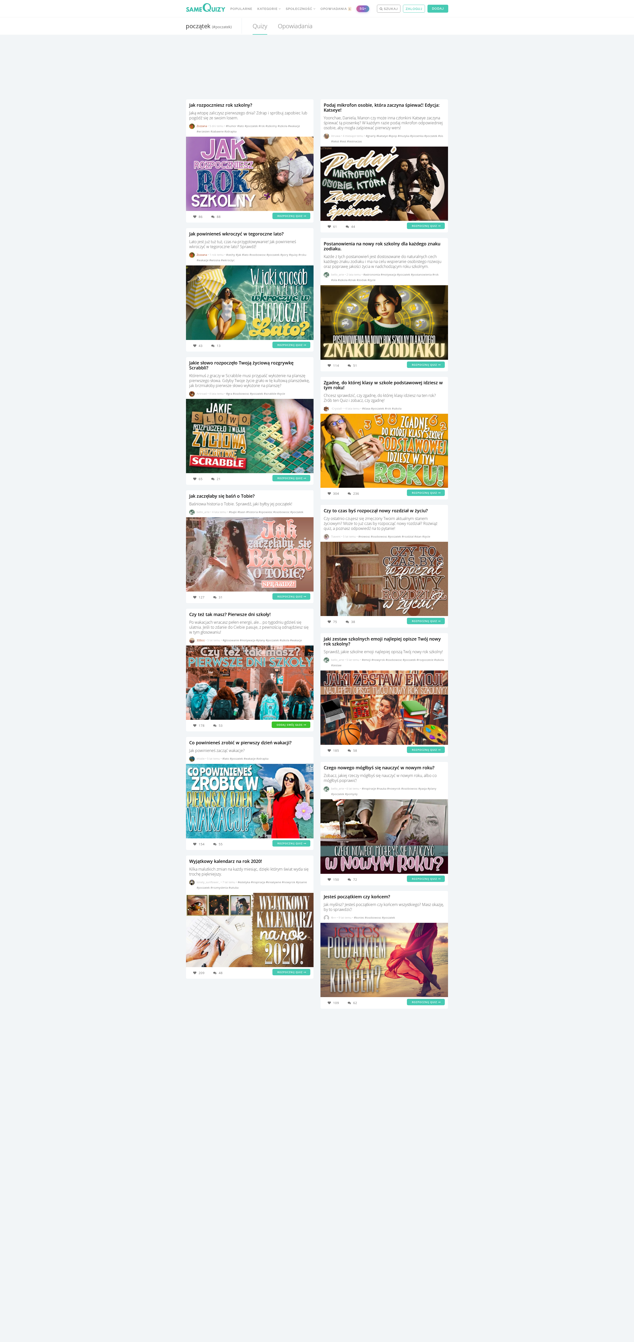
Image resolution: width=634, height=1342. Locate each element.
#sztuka (233, 887)
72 (355, 879)
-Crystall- (337, 408)
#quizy (293, 255)
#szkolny (271, 126)
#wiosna (215, 260)
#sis (440, 136)
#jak (239, 255)
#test (343, 141)
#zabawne (217, 131)
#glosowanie (231, 640)
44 (353, 226)
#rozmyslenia (220, 887)
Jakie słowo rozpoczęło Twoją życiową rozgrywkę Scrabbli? (241, 365)
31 (221, 597)
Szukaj (390, 9)
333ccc (201, 640)
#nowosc (364, 536)
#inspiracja (258, 882)
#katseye (382, 136)
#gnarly (371, 136)
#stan (418, 536)
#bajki (233, 512)
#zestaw (336, 665)
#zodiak (362, 280)
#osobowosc (257, 255)
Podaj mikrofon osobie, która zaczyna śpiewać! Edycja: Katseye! (382, 107)
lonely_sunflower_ (208, 882)
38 (353, 621)
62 (355, 1003)
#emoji (366, 660)
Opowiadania (335, 9)
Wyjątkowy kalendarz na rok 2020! (225, 861)
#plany (261, 640)
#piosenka (417, 136)
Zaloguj (414, 9)
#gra (229, 393)
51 (355, 365)
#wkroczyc (228, 260)
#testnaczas (354, 141)
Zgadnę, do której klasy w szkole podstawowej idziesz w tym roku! (383, 385)
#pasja (422, 788)
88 (219, 216)
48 (221, 973)
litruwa (335, 136)
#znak (352, 280)
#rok (262, 126)
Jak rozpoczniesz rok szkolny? (220, 105)
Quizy (260, 26)
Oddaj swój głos (290, 724)
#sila (334, 280)
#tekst (335, 141)
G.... (333, 917)
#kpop (393, 136)
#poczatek (252, 126)
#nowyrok (289, 882)
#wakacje (294, 126)
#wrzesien (204, 131)
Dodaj (438, 8)
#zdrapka (230, 131)
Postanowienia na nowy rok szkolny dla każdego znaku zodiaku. (382, 246)
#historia (252, 512)
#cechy (231, 255)
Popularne (241, 9)
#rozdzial (408, 536)
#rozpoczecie (425, 660)
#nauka (382, 788)
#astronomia (372, 274)
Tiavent (336, 536)
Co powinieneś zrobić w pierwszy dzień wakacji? (240, 743)
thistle (201, 758)
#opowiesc (266, 512)
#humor (231, 126)
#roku (302, 255)
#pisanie (301, 882)
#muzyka (404, 136)
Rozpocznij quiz (290, 216)
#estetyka (244, 882)
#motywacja (248, 640)
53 (221, 725)
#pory (284, 255)
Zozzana (202, 126)
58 (355, 750)
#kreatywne (274, 882)
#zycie (281, 393)
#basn (242, 512)
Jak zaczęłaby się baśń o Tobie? (222, 496)
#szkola (283, 126)
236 (356, 493)
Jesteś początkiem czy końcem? (357, 897)
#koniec (359, 917)
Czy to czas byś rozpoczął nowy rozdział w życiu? (376, 511)
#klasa (366, 408)
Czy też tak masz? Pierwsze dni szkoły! (230, 614)
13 (219, 345)
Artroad (202, 393)
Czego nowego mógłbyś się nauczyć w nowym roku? (379, 768)
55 (221, 844)
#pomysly (351, 794)
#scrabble (270, 393)
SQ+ (363, 8)
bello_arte (203, 512)
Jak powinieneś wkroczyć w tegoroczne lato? (236, 234)
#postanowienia (421, 274)
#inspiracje (369, 788)
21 (219, 479)
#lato (241, 126)
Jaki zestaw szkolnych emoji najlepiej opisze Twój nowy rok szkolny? (382, 641)
